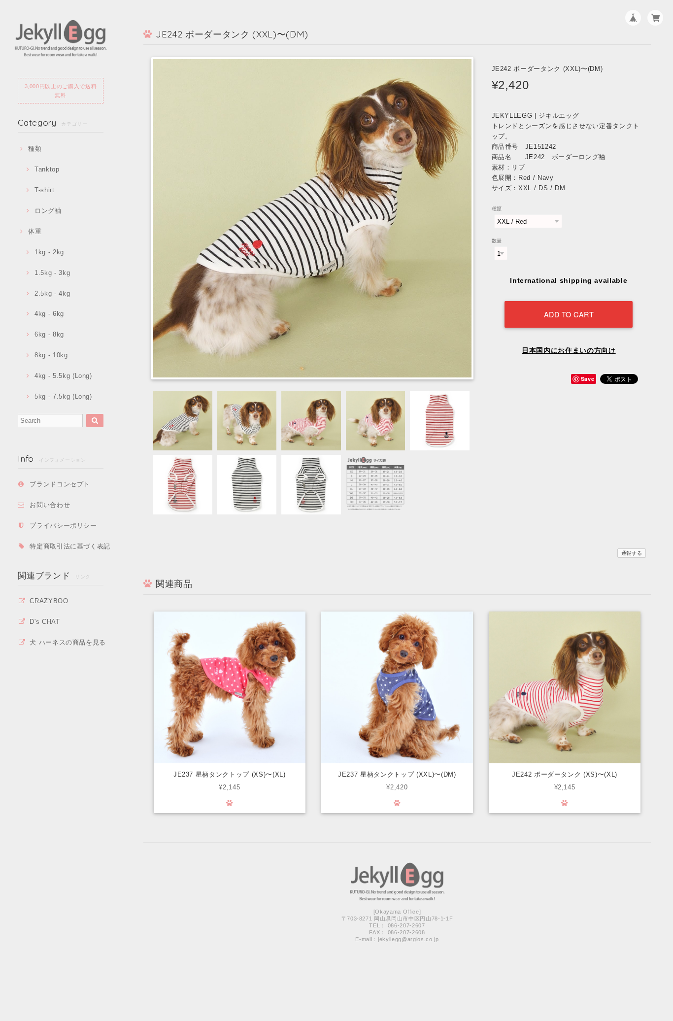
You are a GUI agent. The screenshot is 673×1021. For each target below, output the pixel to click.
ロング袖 (47, 210)
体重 (34, 231)
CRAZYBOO (49, 601)
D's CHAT (45, 621)
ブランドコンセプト (60, 484)
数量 (497, 240)
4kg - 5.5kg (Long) (63, 375)
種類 (34, 148)
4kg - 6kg (49, 313)
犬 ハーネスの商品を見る (68, 642)
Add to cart (569, 314)
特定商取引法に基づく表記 (70, 546)
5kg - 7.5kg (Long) (63, 396)
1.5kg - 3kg (52, 272)
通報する (631, 553)
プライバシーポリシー (63, 525)
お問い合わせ (50, 505)
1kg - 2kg (49, 252)
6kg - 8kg (49, 334)
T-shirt (44, 190)
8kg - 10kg (50, 355)
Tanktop (46, 169)
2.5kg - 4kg (52, 293)
